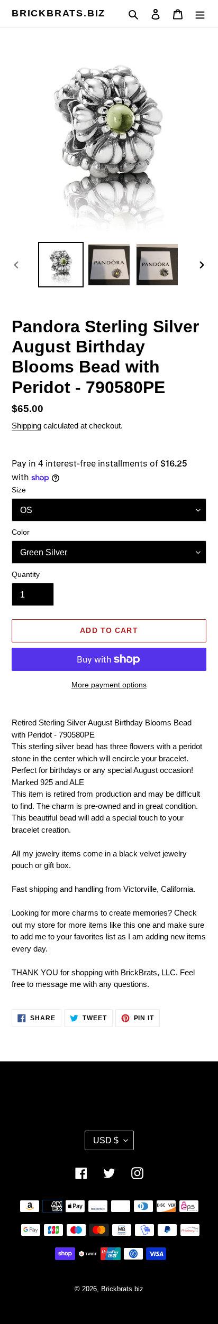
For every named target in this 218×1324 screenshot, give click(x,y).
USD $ (106, 1140)
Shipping (26, 425)
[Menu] (200, 13)
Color (21, 532)
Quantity (26, 574)
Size (19, 490)
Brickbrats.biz (58, 13)
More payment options (109, 684)
